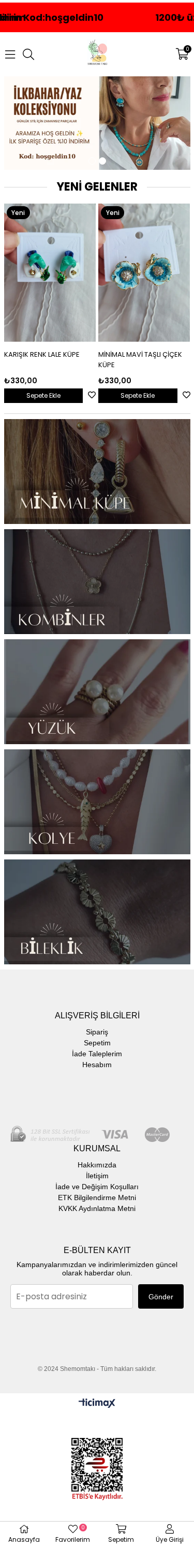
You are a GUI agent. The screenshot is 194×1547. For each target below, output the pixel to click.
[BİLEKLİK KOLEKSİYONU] (97, 911)
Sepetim (97, 1043)
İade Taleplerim (97, 1054)
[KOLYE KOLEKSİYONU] (97, 801)
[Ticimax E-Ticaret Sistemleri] (97, 1403)
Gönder (160, 1297)
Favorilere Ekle (94, 395)
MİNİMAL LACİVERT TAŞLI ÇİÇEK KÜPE (138, 359)
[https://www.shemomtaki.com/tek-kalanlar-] (97, 123)
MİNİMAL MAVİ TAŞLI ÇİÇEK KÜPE (48, 359)
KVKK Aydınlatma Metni (97, 1208)
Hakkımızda (97, 1165)
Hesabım (97, 1064)
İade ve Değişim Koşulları (97, 1186)
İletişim (97, 1176)
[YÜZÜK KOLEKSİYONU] (97, 691)
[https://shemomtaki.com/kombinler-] (97, 581)
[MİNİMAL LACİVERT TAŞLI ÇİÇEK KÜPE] (146, 273)
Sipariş (97, 1032)
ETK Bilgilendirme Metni (97, 1197)
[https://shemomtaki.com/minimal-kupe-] (97, 471)
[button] (92, 161)
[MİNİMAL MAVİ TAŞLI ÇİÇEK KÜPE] (52, 273)
